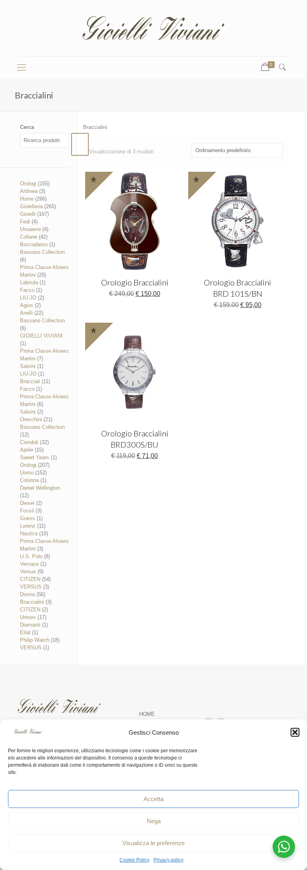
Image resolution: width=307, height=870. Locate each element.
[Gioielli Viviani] (153, 28)
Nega (154, 821)
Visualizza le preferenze (153, 843)
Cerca (27, 127)
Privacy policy (168, 860)
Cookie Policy (135, 860)
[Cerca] (80, 144)
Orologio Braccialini (134, 282)
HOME (147, 714)
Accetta (153, 799)
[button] (295, 732)
